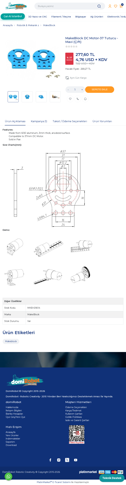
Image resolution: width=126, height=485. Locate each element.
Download (11, 445)
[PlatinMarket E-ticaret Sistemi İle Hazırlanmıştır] (88, 472)
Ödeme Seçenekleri (76, 407)
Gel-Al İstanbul (13, 16)
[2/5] (67, 46)
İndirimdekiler (13, 438)
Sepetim (10, 442)
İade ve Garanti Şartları (77, 420)
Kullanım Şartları (73, 413)
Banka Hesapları (14, 413)
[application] (112, 479)
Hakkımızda (12, 407)
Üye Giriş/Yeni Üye (15, 417)
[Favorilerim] (116, 6)
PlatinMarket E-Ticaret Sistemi (54, 482)
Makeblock (11, 341)
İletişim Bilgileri (14, 410)
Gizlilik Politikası (73, 417)
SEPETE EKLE (100, 89)
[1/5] (66, 46)
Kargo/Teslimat (73, 410)
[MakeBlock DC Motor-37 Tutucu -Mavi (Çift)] (33, 60)
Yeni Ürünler (12, 435)
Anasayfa (10, 432)
